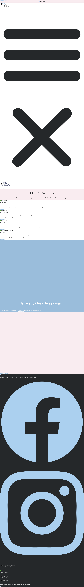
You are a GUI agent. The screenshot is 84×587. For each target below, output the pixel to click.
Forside (4, 3)
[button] (42, 96)
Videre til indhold (3, 0)
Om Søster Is (5, 7)
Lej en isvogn (5, 6)
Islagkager (5, 5)
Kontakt (4, 188)
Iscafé (4, 4)
